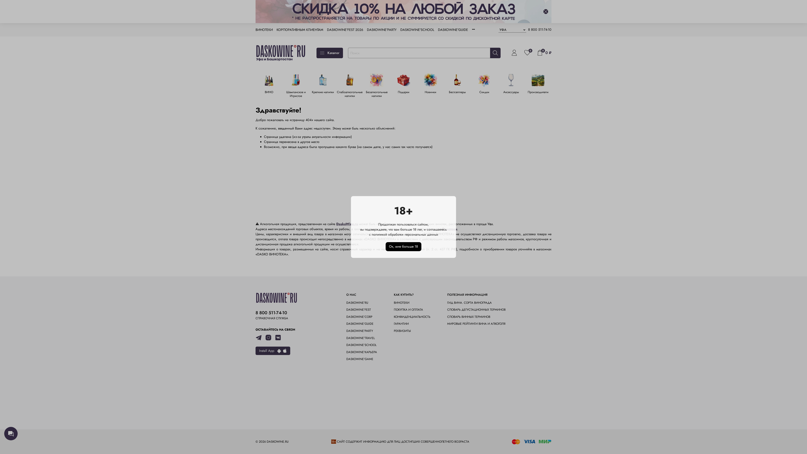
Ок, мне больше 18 (403, 246)
